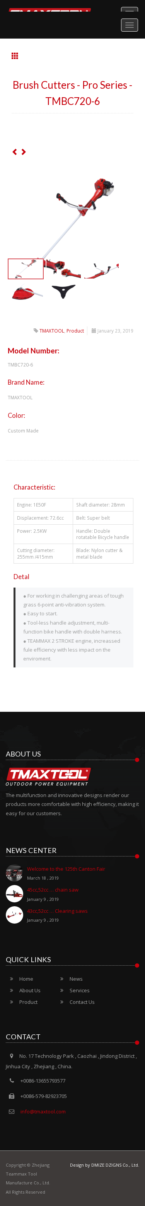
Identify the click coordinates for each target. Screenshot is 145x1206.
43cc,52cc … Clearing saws (57, 915)
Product (75, 331)
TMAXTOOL (51, 331)
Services (80, 990)
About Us (30, 990)
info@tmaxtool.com (42, 1111)
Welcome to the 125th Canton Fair (66, 873)
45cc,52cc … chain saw (52, 894)
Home (26, 978)
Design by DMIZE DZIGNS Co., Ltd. (104, 1165)
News (76, 978)
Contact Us (82, 1001)
